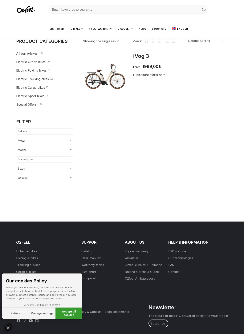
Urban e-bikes (26, 251)
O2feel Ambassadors (140, 278)
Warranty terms (92, 265)
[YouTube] (30, 320)
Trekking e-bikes (28, 265)
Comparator (90, 278)
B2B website (177, 251)
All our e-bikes (27, 53)
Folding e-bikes (27, 258)
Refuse (17, 313)
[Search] (204, 9)
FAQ (171, 265)
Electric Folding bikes (31, 70)
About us (131, 258)
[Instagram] (24, 320)
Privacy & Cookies (88, 312)
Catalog (86, 251)
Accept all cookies (71, 313)
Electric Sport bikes (30, 96)
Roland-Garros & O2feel (142, 272)
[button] (8, 327)
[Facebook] (18, 320)
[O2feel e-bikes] (26, 9)
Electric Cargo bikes (30, 87)
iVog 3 (141, 56)
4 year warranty (136, 251)
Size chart (88, 272)
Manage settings (43, 313)
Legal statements (117, 312)
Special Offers (26, 104)
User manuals (91, 258)
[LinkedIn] (37, 320)
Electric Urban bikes (31, 62)
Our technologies (180, 258)
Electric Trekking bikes (32, 79)
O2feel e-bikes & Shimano (143, 265)
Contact (174, 272)
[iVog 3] (105, 76)
